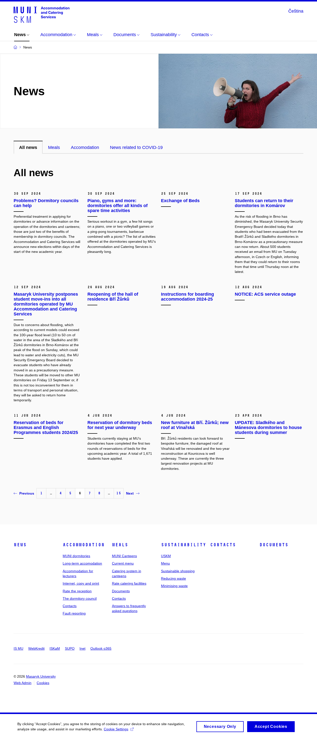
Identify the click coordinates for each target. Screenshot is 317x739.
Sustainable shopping (178, 571)
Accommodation (84, 545)
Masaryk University (41, 676)
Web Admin (22, 683)
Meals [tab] (54, 147)
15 (118, 493)
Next (130, 493)
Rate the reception (77, 591)
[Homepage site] (42, 14)
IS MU (18, 648)
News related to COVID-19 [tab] (136, 147)
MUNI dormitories (76, 556)
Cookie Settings (116, 729)
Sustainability (183, 545)
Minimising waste (174, 586)
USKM (166, 556)
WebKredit (36, 648)
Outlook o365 (100, 648)
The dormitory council (80, 598)
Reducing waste (173, 578)
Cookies (43, 683)
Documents (121, 591)
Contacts (70, 606)
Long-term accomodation (82, 563)
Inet (82, 648)
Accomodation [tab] (85, 147)
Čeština (295, 11)
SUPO (70, 648)
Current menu (123, 563)
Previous (26, 493)
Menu (165, 563)
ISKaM (55, 648)
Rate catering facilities (129, 583)
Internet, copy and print (81, 583)
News (20, 545)
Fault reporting (74, 613)
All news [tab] (28, 147)
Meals (120, 545)
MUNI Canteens (124, 556)
